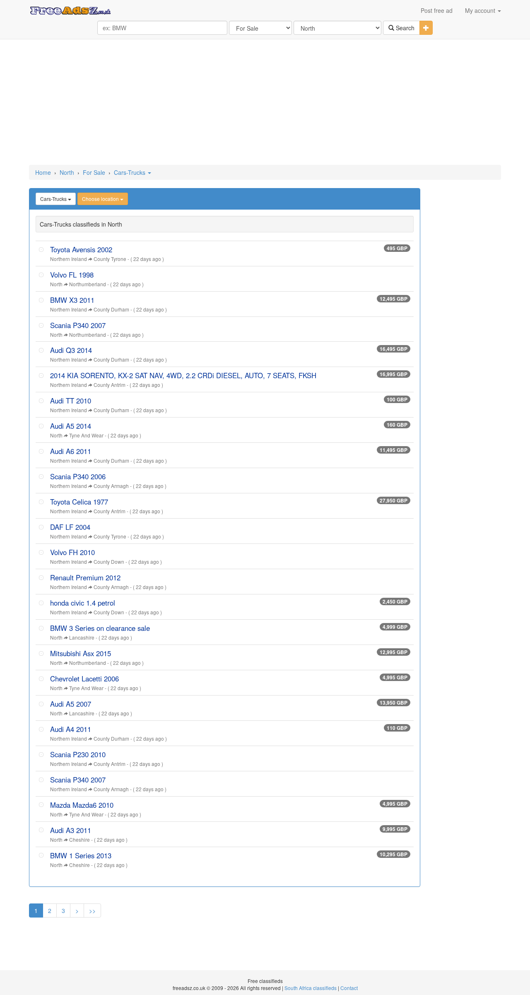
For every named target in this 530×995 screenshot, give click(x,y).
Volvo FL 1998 (72, 275)
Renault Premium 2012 (85, 577)
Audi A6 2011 (70, 451)
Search (404, 28)
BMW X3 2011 (72, 300)
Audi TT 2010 (70, 401)
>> (92, 910)
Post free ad (437, 10)
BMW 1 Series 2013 (80, 855)
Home (43, 172)
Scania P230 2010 (78, 754)
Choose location (101, 198)
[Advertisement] (265, 103)
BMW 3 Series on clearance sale (100, 628)
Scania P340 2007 (78, 325)
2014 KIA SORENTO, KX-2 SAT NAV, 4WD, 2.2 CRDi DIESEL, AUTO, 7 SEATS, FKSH (183, 375)
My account (481, 10)
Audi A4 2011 (70, 729)
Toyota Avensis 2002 (81, 249)
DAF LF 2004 (70, 527)
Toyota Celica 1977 (79, 502)
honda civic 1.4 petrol (82, 603)
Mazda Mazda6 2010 (81, 805)
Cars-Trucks (130, 172)
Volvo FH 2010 (72, 552)
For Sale (94, 172)
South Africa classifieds (310, 987)
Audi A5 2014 (70, 426)
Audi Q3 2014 (71, 350)
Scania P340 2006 (78, 476)
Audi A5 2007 (70, 704)
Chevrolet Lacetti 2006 (84, 678)
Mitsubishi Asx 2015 (80, 653)
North (67, 172)
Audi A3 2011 (70, 830)
